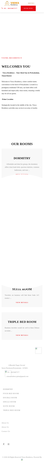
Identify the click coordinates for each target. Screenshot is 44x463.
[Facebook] (3, 444)
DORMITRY (22, 158)
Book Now (28, 8)
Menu (31, 3)
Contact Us (6, 431)
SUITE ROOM (22, 289)
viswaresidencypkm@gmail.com (17, 376)
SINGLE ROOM (9, 402)
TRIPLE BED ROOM (22, 321)
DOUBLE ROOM (10, 398)
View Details (22, 302)
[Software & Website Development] (22, 460)
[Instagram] (8, 444)
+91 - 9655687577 (10, 8)
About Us (5, 423)
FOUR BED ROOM (11, 393)
